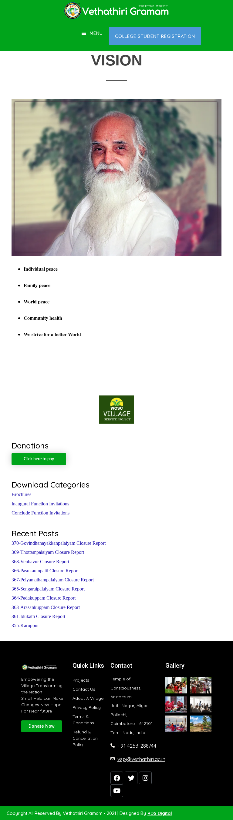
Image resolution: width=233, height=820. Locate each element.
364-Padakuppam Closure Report (44, 597)
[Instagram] (145, 778)
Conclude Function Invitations (40, 512)
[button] (41, 726)
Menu (96, 33)
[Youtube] (116, 790)
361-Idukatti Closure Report (38, 616)
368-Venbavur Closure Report (40, 561)
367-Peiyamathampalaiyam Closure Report (53, 579)
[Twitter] (131, 778)
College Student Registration (155, 36)
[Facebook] (116, 778)
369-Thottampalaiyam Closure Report (48, 552)
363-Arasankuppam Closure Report (46, 607)
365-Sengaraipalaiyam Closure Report (48, 588)
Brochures (21, 494)
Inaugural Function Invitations (40, 503)
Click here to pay (39, 459)
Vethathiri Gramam (116, 10)
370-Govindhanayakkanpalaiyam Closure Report (59, 543)
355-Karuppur (25, 625)
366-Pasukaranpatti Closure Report (45, 570)
